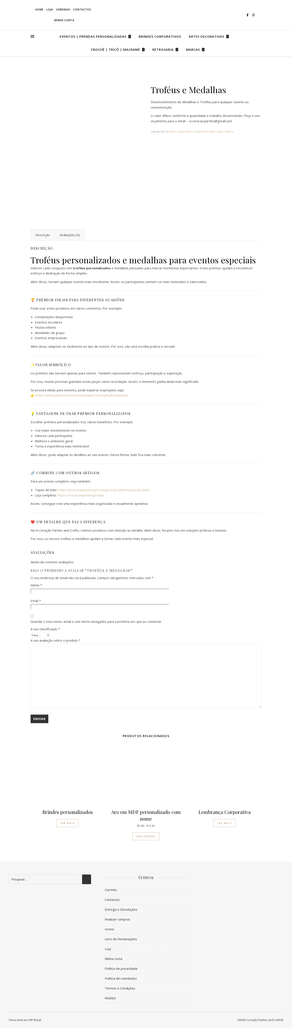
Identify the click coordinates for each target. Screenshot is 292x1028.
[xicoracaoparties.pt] (146, 15)
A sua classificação (45, 629)
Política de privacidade (121, 968)
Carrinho (111, 890)
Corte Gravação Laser (209, 131)
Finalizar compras (117, 919)
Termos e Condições (120, 988)
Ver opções (145, 836)
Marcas (193, 49)
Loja (108, 949)
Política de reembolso (121, 978)
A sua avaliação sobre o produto (55, 640)
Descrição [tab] (42, 235)
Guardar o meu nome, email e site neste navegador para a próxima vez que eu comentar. (96, 621)
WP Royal (35, 1020)
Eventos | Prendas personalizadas (93, 36)
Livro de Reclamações (121, 939)
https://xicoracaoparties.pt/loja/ (80, 495)
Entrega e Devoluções (121, 909)
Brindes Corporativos (160, 36)
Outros (229, 131)
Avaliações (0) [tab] (70, 235)
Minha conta (64, 20)
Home (109, 929)
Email (36, 601)
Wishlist (110, 998)
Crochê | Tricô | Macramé (115, 49)
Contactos (112, 899)
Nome (36, 585)
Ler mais (67, 823)
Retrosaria (163, 49)
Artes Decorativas (206, 36)
